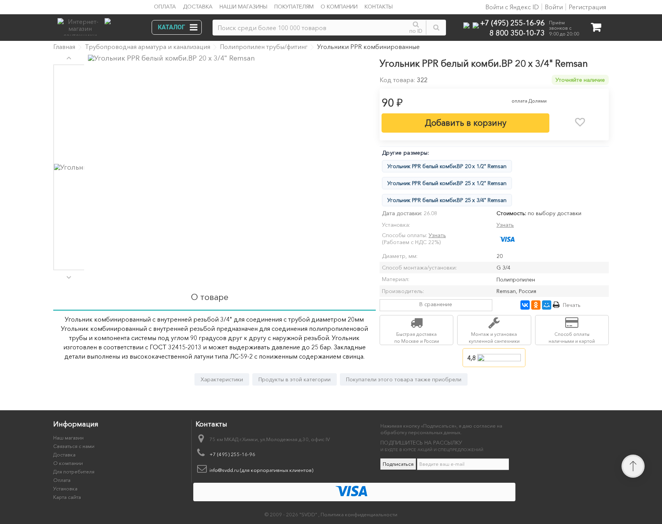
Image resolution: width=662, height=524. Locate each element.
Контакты (379, 6)
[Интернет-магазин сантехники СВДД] (99, 24)
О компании (339, 6)
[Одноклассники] (535, 305)
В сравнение (435, 304)
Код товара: (397, 79)
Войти (554, 6)
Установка (65, 488)
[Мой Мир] (546, 305)
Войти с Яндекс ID (511, 6)
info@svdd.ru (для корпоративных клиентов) (261, 470)
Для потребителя (74, 471)
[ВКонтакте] (525, 305)
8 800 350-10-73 (517, 33)
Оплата (165, 6)
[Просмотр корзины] (596, 28)
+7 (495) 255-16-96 (512, 23)
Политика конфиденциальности (359, 514)
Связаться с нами (74, 446)
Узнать (505, 224)
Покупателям (294, 6)
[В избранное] (580, 122)
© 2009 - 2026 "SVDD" (291, 514)
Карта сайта (67, 497)
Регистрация (587, 6)
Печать (572, 305)
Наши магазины (243, 6)
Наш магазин (68, 438)
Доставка (198, 6)
